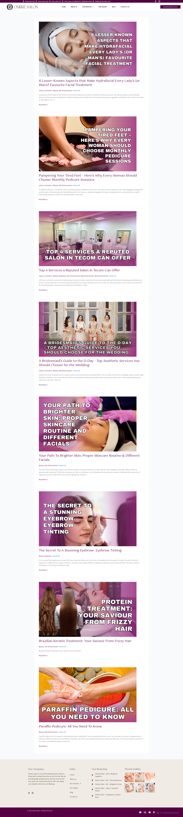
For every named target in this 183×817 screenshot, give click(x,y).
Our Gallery (102, 7)
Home (64, 7)
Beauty (55, 91)
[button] (167, 813)
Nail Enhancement (65, 185)
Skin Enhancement (65, 91)
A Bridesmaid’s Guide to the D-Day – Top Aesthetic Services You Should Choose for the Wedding (89, 363)
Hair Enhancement (73, 276)
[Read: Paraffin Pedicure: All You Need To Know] (87, 695)
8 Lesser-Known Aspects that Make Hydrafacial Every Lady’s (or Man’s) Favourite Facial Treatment (89, 83)
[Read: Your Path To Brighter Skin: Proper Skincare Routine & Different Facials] (87, 424)
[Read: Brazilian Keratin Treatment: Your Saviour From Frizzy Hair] (87, 609)
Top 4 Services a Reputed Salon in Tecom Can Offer (79, 270)
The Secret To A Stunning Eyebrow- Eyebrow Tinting (80, 550)
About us (74, 7)
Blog (113, 7)
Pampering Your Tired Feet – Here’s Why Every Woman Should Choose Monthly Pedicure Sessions (88, 178)
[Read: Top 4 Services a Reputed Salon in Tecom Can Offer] (87, 238)
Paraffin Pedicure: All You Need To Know (70, 726)
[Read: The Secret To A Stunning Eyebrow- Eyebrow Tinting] (87, 519)
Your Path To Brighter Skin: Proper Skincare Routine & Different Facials (89, 458)
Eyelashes (62, 276)
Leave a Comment (45, 91)
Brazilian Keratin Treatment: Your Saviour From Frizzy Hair (85, 641)
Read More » (43, 104)
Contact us (125, 7)
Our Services (87, 7)
